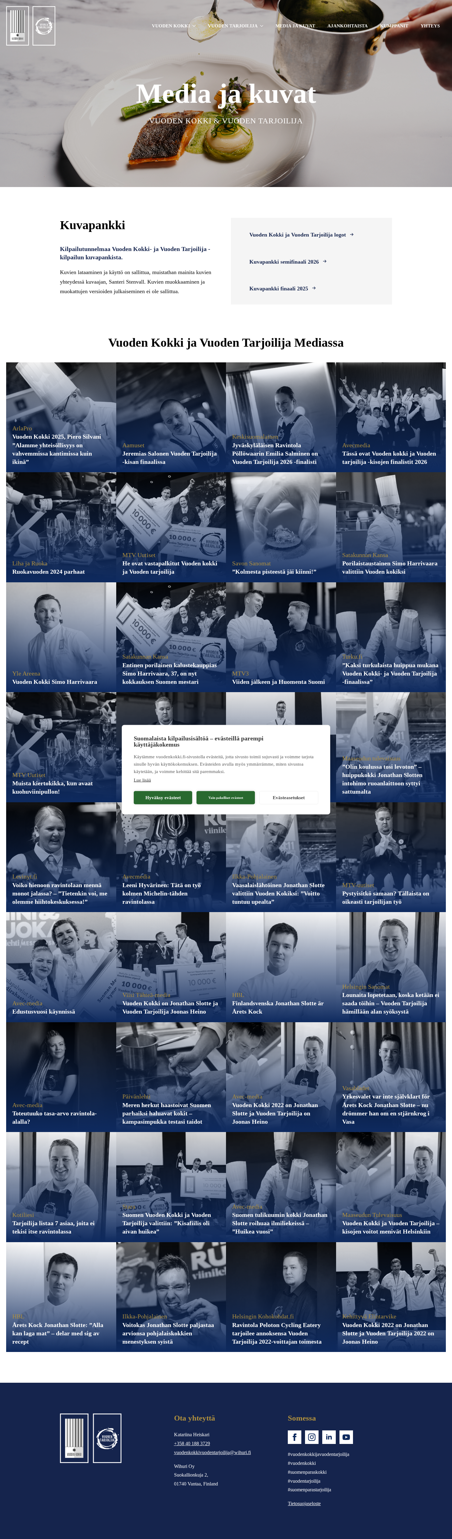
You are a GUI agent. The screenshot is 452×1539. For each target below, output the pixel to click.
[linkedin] (329, 1437)
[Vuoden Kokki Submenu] (196, 26)
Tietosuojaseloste (304, 1503)
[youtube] (346, 1437)
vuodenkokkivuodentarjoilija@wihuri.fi (212, 1452)
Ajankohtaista (347, 25)
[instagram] (312, 1437)
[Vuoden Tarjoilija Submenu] (263, 26)
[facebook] (294, 1437)
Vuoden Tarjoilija (233, 25)
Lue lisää (142, 779)
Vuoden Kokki (171, 25)
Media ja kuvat (295, 25)
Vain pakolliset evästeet (225, 797)
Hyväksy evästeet (163, 797)
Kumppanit (394, 25)
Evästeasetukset (289, 797)
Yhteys (430, 25)
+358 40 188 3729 (192, 1443)
